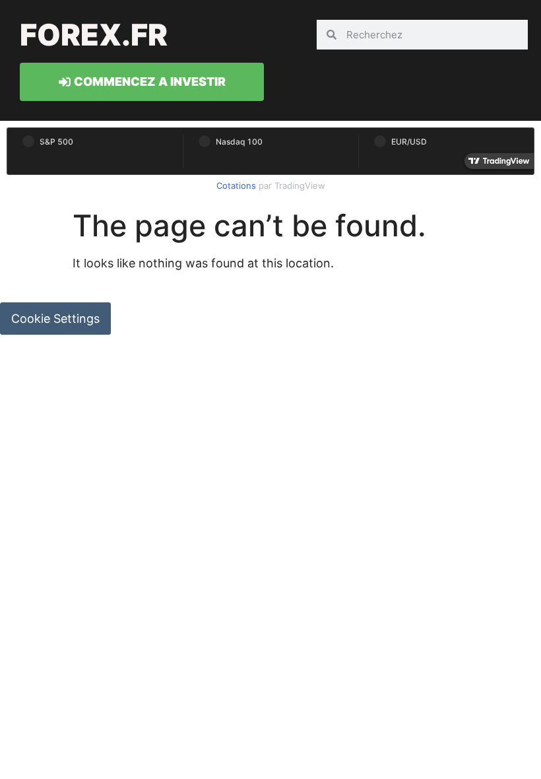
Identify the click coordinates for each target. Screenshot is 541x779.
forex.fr (94, 35)
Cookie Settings (55, 318)
